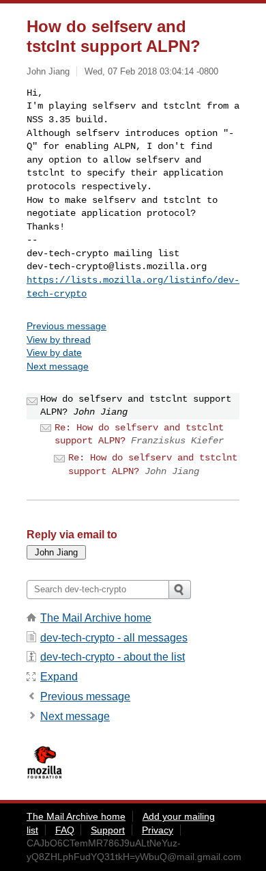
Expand (59, 676)
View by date (54, 352)
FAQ (64, 830)
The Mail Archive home (95, 618)
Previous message (66, 325)
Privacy (157, 830)
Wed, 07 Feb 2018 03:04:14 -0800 (151, 71)
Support (108, 830)
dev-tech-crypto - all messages (114, 638)
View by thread (59, 339)
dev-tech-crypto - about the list (112, 657)
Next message (58, 366)
